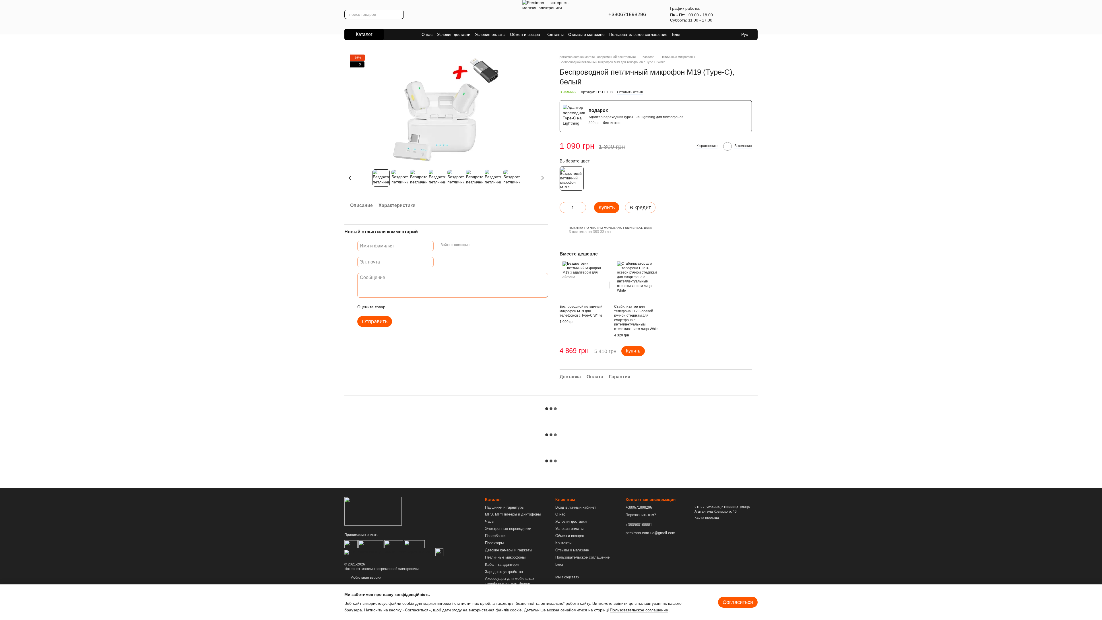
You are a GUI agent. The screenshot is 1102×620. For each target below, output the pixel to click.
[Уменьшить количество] (564, 207)
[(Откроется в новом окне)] (439, 552)
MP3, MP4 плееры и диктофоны (513, 514)
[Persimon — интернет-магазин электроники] (373, 511)
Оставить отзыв (630, 92)
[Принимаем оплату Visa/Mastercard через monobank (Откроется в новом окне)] (389, 552)
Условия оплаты (490, 34)
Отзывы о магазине (586, 34)
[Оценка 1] (394, 306)
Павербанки (495, 536)
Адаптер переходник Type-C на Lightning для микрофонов (636, 117)
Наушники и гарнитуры (504, 507)
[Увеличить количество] (582, 207)
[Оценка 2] (404, 306)
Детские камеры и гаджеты (508, 550)
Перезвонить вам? (641, 515)
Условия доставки (453, 34)
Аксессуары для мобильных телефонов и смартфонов (509, 581)
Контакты (555, 34)
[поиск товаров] (399, 14)
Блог (676, 34)
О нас (427, 34)
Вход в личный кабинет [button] (575, 507)
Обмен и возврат (526, 34)
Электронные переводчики (508, 528)
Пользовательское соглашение (638, 34)
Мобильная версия (365, 578)
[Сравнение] (738, 14)
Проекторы (494, 543)
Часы (489, 521)
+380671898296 (627, 14)
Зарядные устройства (504, 571)
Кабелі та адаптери (502, 564)
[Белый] (572, 178)
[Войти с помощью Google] (485, 245)
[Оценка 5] (431, 306)
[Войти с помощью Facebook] (475, 245)
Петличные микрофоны (505, 557)
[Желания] (723, 14)
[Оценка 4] (422, 306)
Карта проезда (706, 518)
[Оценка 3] (413, 306)
